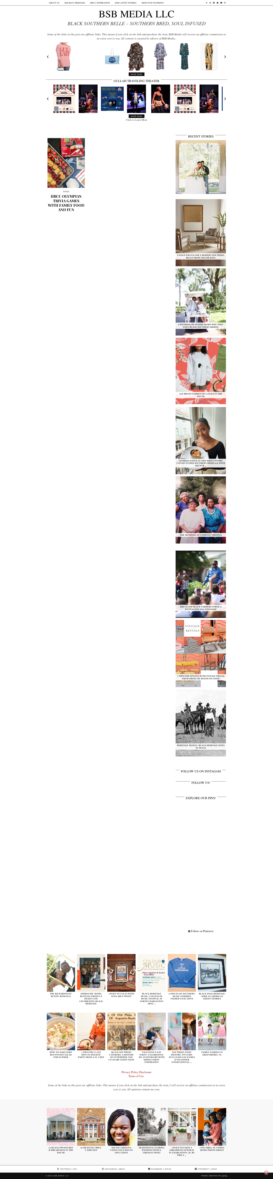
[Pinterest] (214, 2)
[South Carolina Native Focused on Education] (121, 1127)
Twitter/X (68, 1169)
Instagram (114, 1169)
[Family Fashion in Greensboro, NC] (212, 1031)
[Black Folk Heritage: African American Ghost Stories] (212, 973)
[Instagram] (210, 2)
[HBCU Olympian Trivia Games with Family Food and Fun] (66, 163)
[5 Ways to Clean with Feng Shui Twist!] (121, 973)
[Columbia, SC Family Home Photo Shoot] (212, 1127)
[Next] (225, 57)
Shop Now (136, 74)
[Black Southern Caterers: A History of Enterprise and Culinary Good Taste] (121, 1031)
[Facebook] (217, 2)
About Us (54, 2)
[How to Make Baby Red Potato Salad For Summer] (61, 1031)
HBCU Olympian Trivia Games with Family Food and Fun (66, 203)
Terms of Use (136, 1076)
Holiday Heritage (75, 2)
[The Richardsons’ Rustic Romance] (61, 973)
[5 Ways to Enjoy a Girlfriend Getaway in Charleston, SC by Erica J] (182, 1127)
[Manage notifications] (266, 1172)
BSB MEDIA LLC (136, 13)
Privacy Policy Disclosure (137, 1072)
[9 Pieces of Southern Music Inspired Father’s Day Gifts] (182, 973)
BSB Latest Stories (125, 2)
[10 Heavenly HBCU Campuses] (91, 1127)
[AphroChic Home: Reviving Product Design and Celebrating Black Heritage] (91, 973)
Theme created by (214, 1176)
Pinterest (207, 1169)
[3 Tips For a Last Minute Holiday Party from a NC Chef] (91, 1031)
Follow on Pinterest (201, 931)
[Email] (221, 2)
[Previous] (48, 57)
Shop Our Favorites (152, 2)
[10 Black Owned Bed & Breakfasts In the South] (61, 1127)
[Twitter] (206, 2)
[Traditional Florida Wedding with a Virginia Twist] (151, 1127)
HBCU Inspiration (100, 2)
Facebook (160, 1169)
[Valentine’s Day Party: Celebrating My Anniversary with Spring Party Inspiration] (151, 1031)
